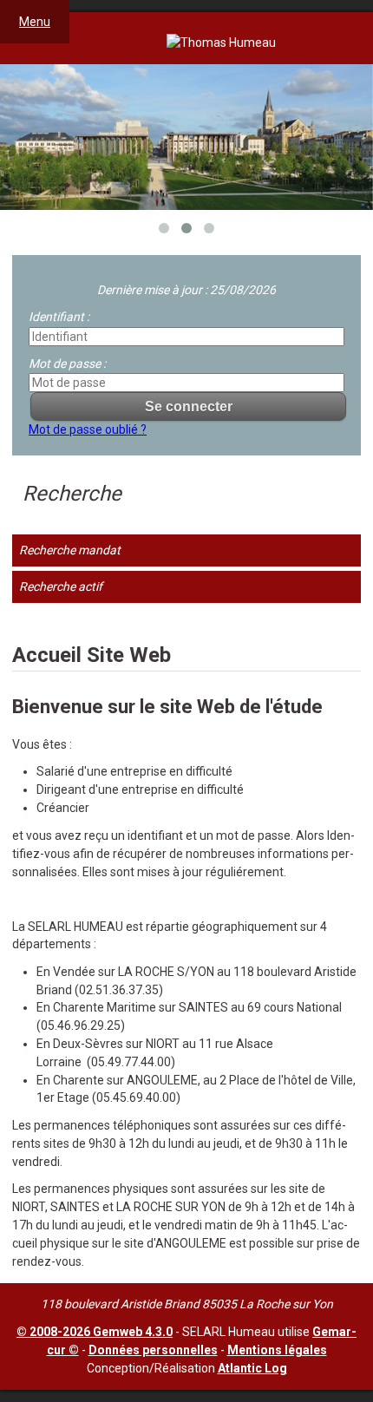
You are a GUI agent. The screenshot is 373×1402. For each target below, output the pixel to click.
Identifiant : (59, 317)
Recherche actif (60, 586)
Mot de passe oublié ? (88, 429)
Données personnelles (153, 1350)
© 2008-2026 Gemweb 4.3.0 (94, 1332)
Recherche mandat (70, 550)
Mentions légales (277, 1350)
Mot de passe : (67, 363)
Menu (34, 22)
